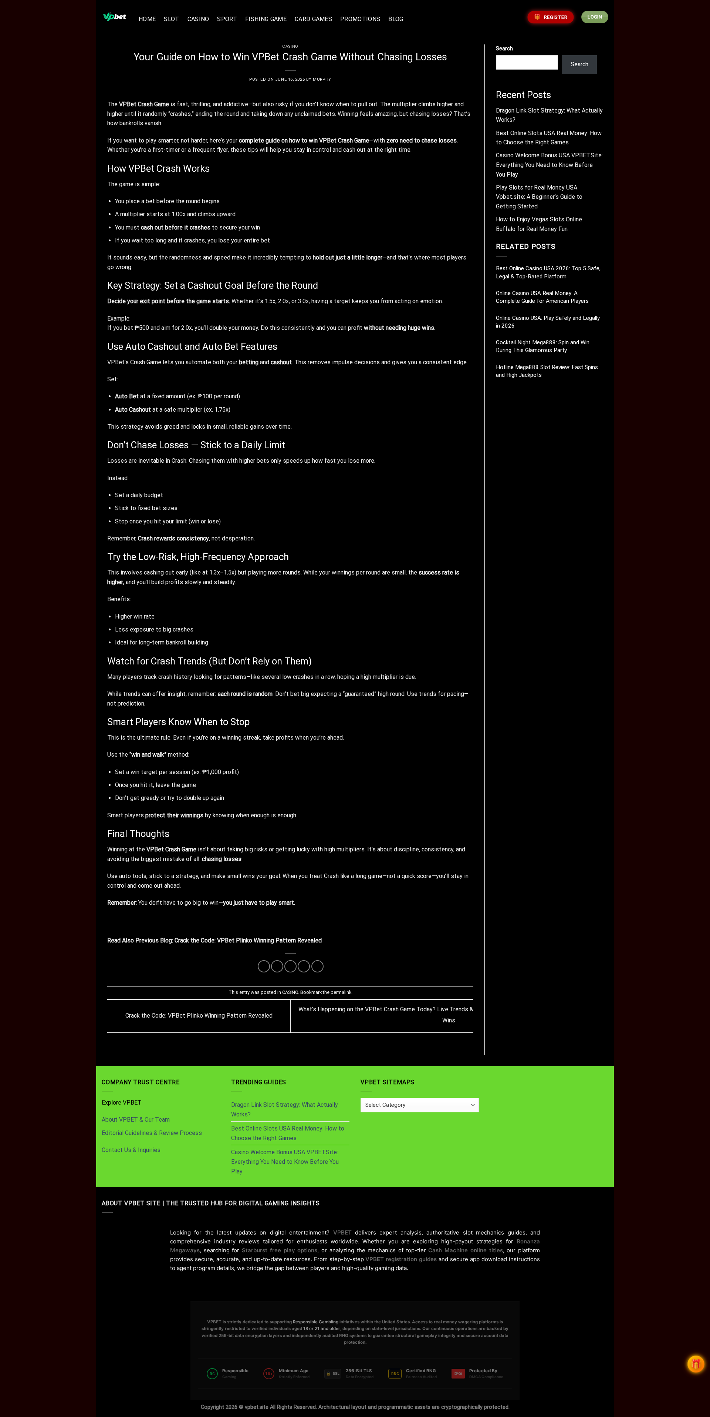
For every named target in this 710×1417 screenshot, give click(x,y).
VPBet (155, 849)
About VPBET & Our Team (136, 1119)
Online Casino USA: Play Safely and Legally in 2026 (548, 322)
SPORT (227, 19)
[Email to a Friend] (290, 966)
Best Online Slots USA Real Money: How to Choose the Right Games (287, 1133)
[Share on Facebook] (264, 966)
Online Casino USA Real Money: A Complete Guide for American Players (542, 297)
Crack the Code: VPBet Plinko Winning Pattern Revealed (248, 940)
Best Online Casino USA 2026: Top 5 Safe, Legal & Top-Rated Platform (548, 272)
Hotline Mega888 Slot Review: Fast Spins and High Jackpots (547, 371)
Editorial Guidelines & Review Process (152, 1132)
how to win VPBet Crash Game (329, 140)
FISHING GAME (266, 19)
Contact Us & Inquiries (131, 1149)
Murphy (322, 79)
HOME (147, 19)
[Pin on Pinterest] (304, 966)
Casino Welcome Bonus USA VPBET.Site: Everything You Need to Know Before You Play (549, 165)
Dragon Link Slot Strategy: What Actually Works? (284, 1109)
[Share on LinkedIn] (317, 966)
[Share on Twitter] (277, 966)
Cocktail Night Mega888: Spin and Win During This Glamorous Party (542, 346)
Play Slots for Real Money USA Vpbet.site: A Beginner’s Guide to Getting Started (539, 197)
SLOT (171, 19)
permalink (341, 992)
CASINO (198, 19)
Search (504, 49)
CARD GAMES (313, 19)
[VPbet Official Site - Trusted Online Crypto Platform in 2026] (115, 17)
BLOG (395, 19)
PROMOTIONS (360, 19)
